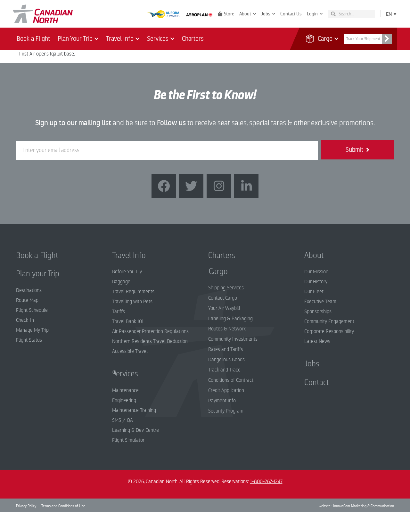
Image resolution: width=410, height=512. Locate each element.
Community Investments (233, 339)
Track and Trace (224, 370)
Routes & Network (227, 329)
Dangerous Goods (226, 359)
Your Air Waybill (224, 308)
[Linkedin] (246, 186)
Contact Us (291, 14)
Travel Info (120, 39)
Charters (193, 39)
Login (312, 14)
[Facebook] (164, 186)
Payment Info (222, 400)
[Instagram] (219, 186)
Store (229, 14)
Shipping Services (226, 288)
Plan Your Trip (75, 39)
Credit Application (226, 390)
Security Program (225, 411)
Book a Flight (33, 39)
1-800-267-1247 (266, 481)
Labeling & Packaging (230, 318)
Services (157, 39)
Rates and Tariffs (225, 349)
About (245, 14)
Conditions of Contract (230, 380)
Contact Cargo (222, 298)
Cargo (321, 39)
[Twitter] (191, 186)
